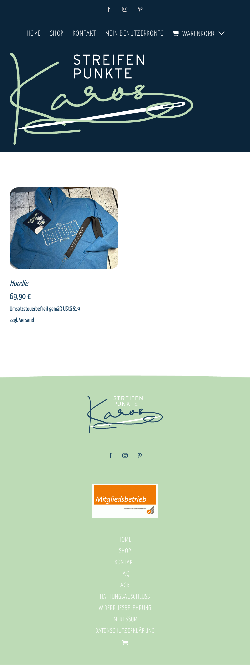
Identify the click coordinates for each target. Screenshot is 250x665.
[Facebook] (110, 458)
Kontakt (125, 562)
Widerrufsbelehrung (125, 608)
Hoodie (19, 284)
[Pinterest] (140, 458)
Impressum (125, 619)
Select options (52, 229)
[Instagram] (125, 458)
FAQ (124, 574)
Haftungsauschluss (125, 597)
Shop (125, 551)
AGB (125, 585)
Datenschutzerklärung (125, 631)
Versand (26, 320)
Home (125, 540)
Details (83, 229)
